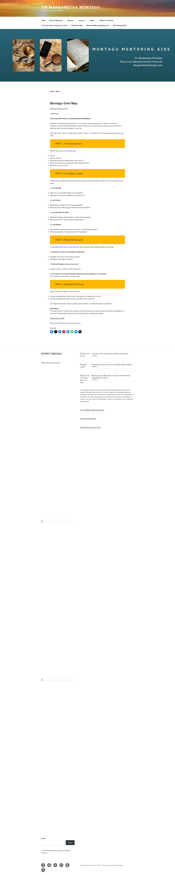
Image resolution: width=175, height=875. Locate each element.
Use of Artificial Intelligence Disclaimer (92, 410)
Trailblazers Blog (77, 25)
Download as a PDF (57, 318)
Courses (81, 20)
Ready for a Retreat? (107, 20)
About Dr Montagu (55, 20)
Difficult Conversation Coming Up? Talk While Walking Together (112, 365)
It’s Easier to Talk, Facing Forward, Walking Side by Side (110, 354)
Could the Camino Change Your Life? (54, 25)
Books (92, 20)
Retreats (70, 20)
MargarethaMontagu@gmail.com (98, 25)
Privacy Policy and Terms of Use (90, 427)
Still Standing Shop (119, 25)
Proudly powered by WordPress (112, 865)
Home (43, 20)
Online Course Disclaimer (88, 419)
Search (43, 838)
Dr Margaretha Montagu (71, 7)
